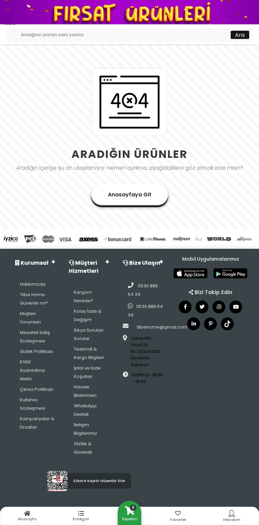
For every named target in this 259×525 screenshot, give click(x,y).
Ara (239, 35)
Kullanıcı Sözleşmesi (32, 404)
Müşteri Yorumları (30, 317)
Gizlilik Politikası (36, 351)
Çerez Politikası (36, 389)
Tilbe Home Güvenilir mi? (34, 298)
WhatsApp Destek (85, 410)
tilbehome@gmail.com (162, 327)
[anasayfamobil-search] (9, 31)
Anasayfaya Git (129, 194)
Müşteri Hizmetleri (83, 267)
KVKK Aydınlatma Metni (32, 370)
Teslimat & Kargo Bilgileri (89, 353)
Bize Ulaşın (144, 263)
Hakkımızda (33, 284)
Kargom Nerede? (83, 296)
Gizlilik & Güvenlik (83, 447)
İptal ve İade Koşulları (87, 372)
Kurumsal (34, 263)
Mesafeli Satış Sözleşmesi (35, 336)
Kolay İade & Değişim (88, 315)
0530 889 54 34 (143, 290)
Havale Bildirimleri (85, 391)
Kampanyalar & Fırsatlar (37, 422)
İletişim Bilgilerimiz (85, 429)
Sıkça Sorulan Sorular (89, 334)
